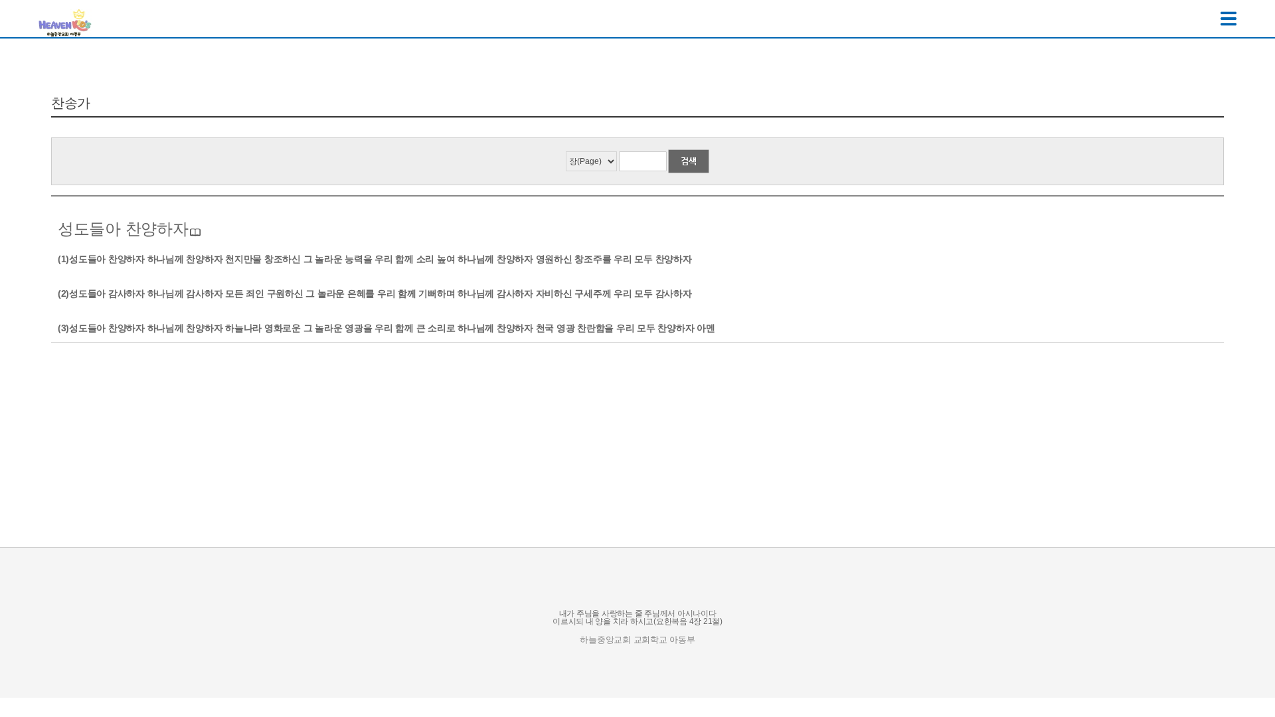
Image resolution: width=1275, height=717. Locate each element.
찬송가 (70, 103)
